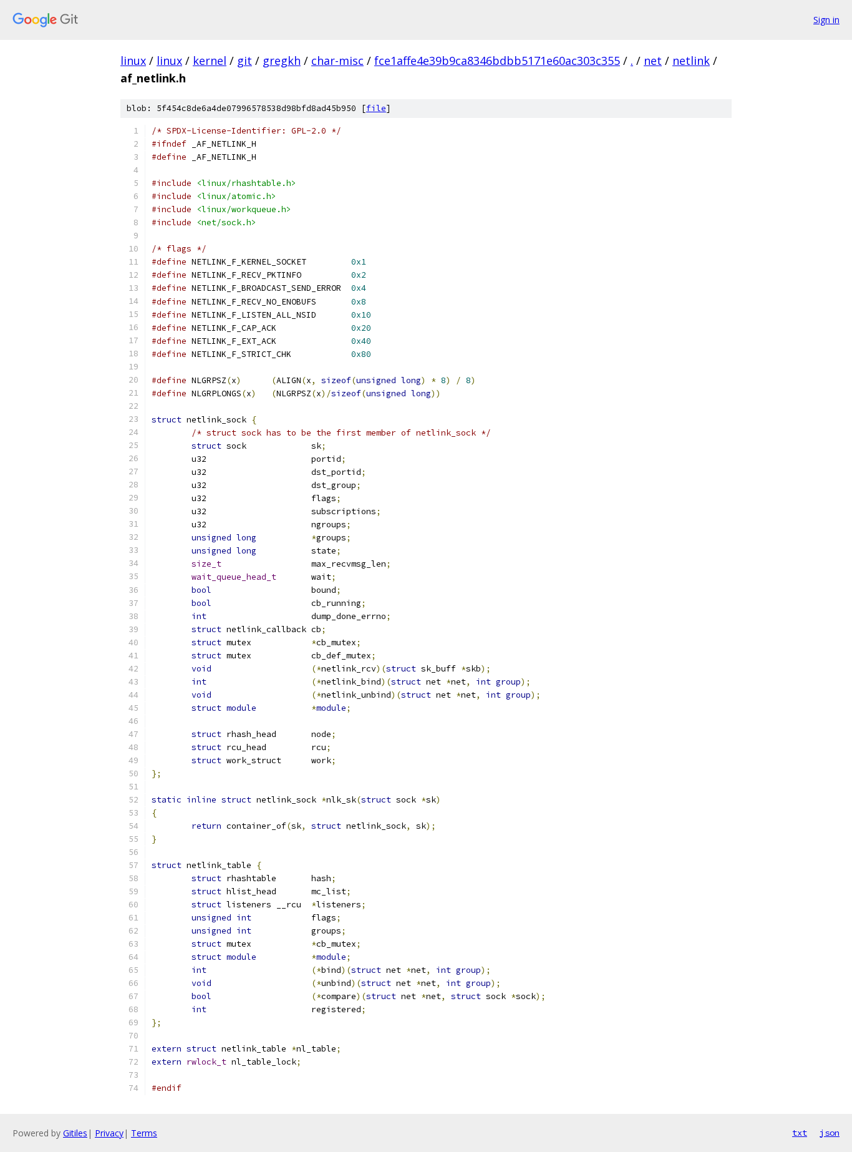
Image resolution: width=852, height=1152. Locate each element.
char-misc (337, 60)
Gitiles (75, 1133)
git (244, 60)
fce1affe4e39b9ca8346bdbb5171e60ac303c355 (497, 60)
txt (799, 1132)
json (830, 1132)
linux (133, 60)
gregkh (282, 60)
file (376, 108)
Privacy (109, 1133)
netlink (691, 60)
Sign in (826, 20)
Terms (144, 1133)
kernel (209, 60)
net (653, 60)
